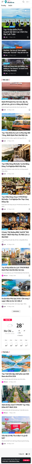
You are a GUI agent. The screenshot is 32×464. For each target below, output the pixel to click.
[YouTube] (26, 454)
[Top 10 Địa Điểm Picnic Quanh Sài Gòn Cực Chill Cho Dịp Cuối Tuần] (16, 18)
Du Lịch (12, 26)
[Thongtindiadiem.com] (10, 2)
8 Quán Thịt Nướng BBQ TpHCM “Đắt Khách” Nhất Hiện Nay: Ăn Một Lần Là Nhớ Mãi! (15, 234)
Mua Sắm (19, 47)
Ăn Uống (6, 47)
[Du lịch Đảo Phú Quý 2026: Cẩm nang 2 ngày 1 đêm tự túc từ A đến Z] (16, 287)
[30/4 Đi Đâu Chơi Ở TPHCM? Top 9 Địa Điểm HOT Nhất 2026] (16, 394)
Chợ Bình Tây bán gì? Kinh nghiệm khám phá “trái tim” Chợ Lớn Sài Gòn (15, 51)
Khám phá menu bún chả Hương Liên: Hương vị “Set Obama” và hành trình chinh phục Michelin (15, 68)
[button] (26, 460)
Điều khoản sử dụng (14, 461)
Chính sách (5, 461)
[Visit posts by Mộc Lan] (2, 275)
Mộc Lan (6, 275)
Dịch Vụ (6, 26)
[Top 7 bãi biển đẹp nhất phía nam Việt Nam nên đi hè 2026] (16, 363)
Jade (7, 37)
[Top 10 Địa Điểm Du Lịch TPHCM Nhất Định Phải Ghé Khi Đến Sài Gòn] (16, 256)
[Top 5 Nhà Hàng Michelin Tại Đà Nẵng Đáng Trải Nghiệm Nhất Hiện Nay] (16, 153)
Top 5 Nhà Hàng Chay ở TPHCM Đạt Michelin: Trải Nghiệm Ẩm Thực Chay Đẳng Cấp (15, 199)
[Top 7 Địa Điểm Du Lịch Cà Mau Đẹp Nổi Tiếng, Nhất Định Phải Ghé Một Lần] (16, 122)
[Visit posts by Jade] (4, 37)
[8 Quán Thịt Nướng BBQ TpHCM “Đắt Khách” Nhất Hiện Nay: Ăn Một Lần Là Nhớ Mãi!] (16, 221)
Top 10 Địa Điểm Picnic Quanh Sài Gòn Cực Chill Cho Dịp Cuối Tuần (15, 31)
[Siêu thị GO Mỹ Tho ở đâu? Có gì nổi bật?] (16, 425)
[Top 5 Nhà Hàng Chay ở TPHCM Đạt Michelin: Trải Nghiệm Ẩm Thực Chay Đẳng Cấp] (16, 186)
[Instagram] (29, 454)
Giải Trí (11, 370)
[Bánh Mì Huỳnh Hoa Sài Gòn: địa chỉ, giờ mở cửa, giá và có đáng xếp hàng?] (16, 91)
